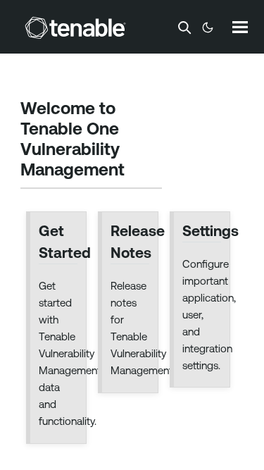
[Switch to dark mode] (207, 27)
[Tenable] (75, 27)
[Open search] (184, 27)
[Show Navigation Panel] (240, 27)
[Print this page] (136, 170)
